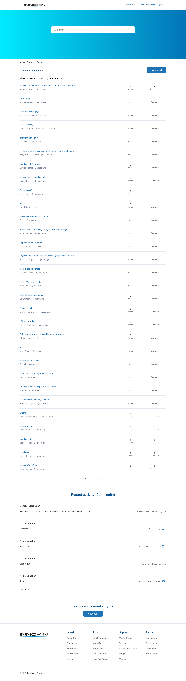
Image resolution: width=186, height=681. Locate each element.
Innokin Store (73, 653)
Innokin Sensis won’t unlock (32, 177)
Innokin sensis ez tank (30, 269)
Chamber (24, 413)
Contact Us (72, 643)
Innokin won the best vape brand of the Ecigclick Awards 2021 (49, 85)
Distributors (151, 638)
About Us (71, 638)
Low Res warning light (30, 111)
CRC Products (99, 653)
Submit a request (147, 5)
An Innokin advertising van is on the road (39, 386)
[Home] (34, 637)
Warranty (123, 643)
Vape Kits (97, 643)
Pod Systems (99, 638)
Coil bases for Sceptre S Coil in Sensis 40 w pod (42, 334)
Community (130, 5)
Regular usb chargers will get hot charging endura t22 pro (47, 256)
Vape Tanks (98, 648)
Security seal (26, 308)
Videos (122, 659)
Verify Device (125, 638)
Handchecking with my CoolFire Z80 (37, 400)
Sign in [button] (161, 5)
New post (156, 70)
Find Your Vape (100, 659)
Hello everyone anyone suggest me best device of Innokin (47, 151)
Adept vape (25, 98)
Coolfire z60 (25, 439)
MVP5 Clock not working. (32, 282)
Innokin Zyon (26, 426)
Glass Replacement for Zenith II (35, 216)
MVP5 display (26, 125)
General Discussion (30, 506)
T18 (21, 203)
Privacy (39, 673)
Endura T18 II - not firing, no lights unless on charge (44, 229)
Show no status (28, 78)
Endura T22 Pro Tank (29, 360)
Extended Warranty (128, 648)
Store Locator (152, 643)
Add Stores (151, 648)
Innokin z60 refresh (29, 465)
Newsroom (72, 648)
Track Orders (152, 653)
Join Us (70, 659)
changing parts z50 (29, 138)
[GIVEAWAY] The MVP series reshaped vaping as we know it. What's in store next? (55, 511)
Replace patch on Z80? (31, 242)
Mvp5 (22, 347)
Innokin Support (27, 62)
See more (24, 589)
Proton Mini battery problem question (37, 373)
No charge (25, 452)
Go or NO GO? (26, 190)
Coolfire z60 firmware (30, 164)
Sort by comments (50, 78)
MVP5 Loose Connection (31, 295)
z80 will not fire (27, 321)
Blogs (122, 653)
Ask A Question (28, 523)
